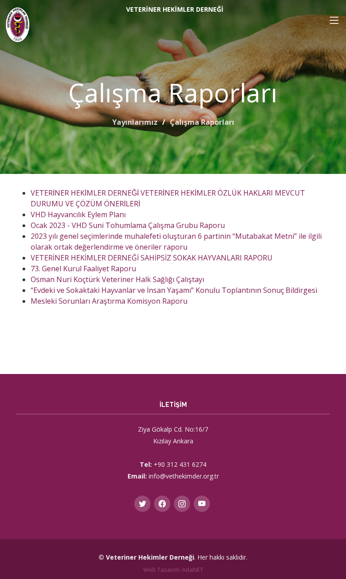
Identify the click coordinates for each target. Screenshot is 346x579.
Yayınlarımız (135, 122)
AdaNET (192, 569)
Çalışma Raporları (202, 122)
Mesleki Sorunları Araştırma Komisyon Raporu (109, 301)
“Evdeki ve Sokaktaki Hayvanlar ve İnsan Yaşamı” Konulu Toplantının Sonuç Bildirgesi (174, 290)
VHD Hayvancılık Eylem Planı (78, 214)
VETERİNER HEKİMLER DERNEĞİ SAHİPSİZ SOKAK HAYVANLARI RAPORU (152, 258)
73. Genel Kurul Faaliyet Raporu (83, 269)
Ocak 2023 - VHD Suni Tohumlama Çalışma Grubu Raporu (128, 225)
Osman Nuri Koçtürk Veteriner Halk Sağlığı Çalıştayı (117, 279)
